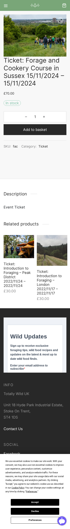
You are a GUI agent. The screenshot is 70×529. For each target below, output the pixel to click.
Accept (35, 502)
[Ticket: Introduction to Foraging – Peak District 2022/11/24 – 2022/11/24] (19, 246)
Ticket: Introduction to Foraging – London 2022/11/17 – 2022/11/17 (49, 282)
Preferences (35, 520)
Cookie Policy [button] (17, 488)
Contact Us (13, 429)
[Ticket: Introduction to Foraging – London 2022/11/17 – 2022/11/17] (52, 250)
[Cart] (64, 5)
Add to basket (35, 129)
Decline (35, 511)
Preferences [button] (31, 491)
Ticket (43, 146)
